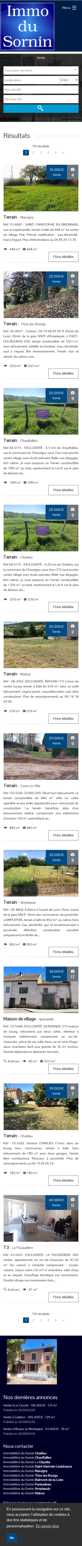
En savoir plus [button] (47, 1526)
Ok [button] (12, 1538)
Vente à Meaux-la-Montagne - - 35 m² (36, 1429)
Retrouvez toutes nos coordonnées (29, 1503)
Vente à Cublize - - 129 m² (29, 1417)
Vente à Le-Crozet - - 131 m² (30, 1405)
